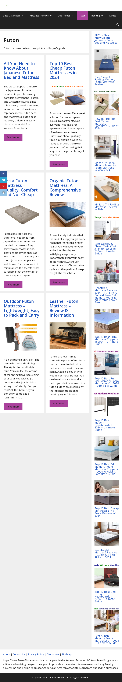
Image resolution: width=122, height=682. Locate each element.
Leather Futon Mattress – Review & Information (64, 308)
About (6, 654)
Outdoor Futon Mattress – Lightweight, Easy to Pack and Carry (21, 308)
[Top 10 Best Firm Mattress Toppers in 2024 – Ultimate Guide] (106, 331)
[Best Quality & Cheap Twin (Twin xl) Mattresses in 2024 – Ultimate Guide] (106, 238)
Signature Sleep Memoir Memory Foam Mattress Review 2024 (105, 166)
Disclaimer (53, 654)
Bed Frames (64, 15)
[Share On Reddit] (3, 192)
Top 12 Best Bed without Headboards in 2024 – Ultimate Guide (105, 596)
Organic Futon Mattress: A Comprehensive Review (65, 187)
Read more (13, 137)
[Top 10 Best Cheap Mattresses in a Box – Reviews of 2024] (106, 502)
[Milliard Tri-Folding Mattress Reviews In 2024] (106, 199)
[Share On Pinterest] (3, 186)
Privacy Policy (36, 654)
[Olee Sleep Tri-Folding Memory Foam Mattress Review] (106, 71)
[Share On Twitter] (3, 180)
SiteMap (67, 654)
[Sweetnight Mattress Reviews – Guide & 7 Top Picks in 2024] (106, 544)
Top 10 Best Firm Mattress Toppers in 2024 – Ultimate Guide (106, 340)
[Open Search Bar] (117, 24)
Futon (82, 15)
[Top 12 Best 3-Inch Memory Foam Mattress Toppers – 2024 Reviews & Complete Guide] (106, 458)
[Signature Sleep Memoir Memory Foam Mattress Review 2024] (106, 157)
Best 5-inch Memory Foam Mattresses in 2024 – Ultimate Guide (106, 639)
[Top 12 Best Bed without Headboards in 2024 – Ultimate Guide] (106, 586)
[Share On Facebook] (3, 174)
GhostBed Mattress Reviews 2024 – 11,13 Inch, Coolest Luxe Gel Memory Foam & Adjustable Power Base (105, 295)
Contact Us (19, 654)
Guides (112, 15)
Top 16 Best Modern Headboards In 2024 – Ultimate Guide (104, 425)
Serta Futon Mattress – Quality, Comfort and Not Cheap (21, 187)
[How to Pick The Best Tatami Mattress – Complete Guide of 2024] (106, 113)
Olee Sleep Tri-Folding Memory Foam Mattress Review (104, 80)
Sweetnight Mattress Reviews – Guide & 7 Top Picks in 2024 (105, 553)
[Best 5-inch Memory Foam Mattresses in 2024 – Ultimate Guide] (106, 630)
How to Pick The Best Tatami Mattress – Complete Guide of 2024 (106, 123)
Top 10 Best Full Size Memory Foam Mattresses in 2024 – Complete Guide (106, 382)
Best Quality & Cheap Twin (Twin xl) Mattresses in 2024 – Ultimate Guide (105, 248)
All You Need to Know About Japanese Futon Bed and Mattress (21, 70)
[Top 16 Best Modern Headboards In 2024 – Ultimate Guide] (106, 414)
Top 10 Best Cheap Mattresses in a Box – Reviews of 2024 (106, 512)
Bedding (95, 15)
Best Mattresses (12, 15)
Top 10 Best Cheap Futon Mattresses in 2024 (63, 70)
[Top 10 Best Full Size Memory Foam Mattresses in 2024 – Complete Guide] (106, 373)
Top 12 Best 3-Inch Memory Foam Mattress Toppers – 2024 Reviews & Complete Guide (106, 469)
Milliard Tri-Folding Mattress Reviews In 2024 (106, 207)
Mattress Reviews (39, 15)
